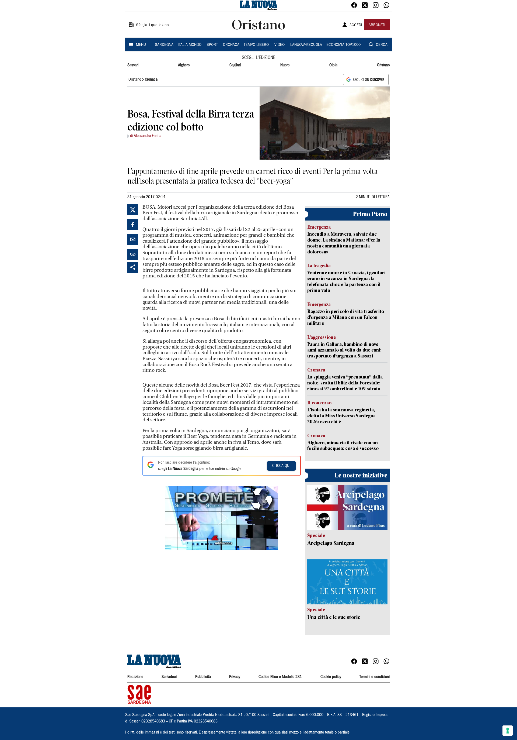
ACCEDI (356, 25)
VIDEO (279, 45)
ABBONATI (377, 25)
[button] (221, 518)
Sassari (132, 65)
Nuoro (284, 65)
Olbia (333, 65)
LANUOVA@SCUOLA (306, 45)
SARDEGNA (164, 45)
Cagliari (235, 65)
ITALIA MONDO (189, 45)
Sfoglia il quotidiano (152, 25)
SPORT (212, 45)
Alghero (184, 65)
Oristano (383, 65)
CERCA (381, 45)
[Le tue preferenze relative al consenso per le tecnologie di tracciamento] (507, 730)
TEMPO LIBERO (256, 45)
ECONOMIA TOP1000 (343, 45)
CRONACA (231, 45)
